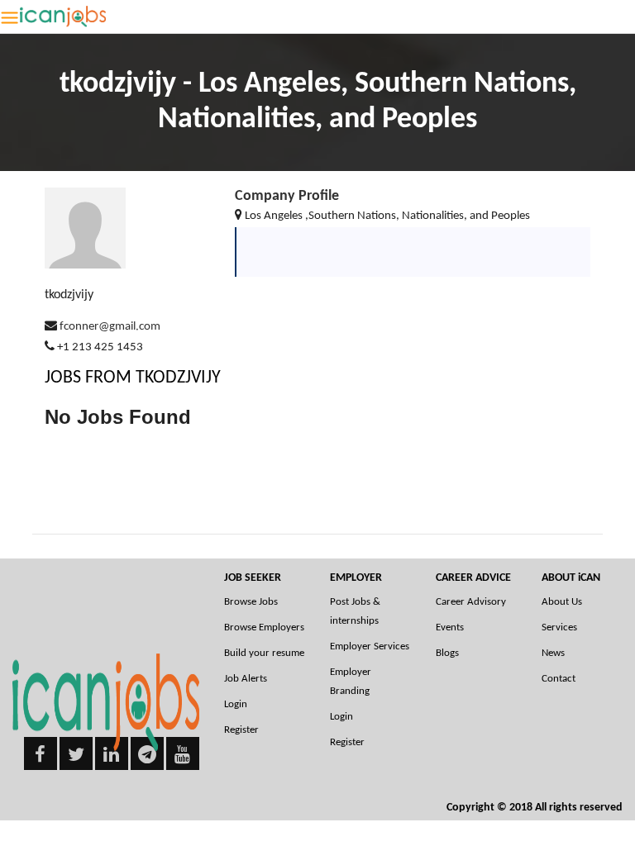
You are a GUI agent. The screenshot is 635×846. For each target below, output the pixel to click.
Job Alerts (245, 678)
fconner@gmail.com (110, 327)
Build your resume (264, 653)
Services (559, 627)
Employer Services (369, 646)
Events (450, 627)
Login (235, 704)
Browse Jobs (251, 601)
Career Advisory (471, 601)
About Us (562, 601)
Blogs (447, 653)
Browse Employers (264, 627)
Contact (558, 678)
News (553, 653)
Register (241, 730)
